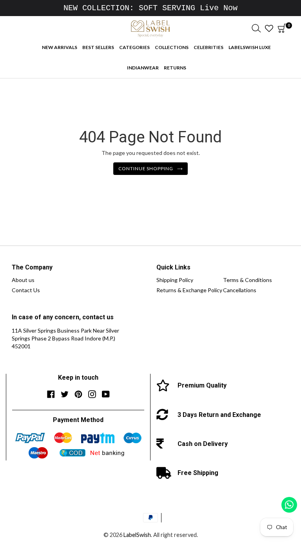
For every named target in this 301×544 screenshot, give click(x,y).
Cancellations (239, 290)
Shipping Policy (174, 280)
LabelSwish (137, 534)
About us (23, 280)
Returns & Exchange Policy (189, 290)
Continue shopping (145, 168)
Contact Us (26, 290)
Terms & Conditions (247, 280)
